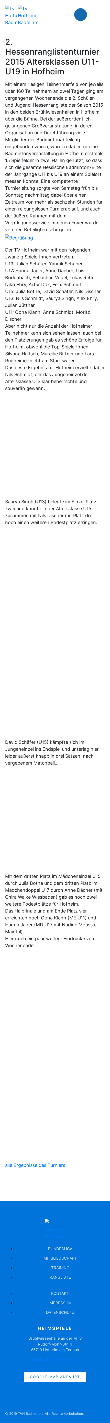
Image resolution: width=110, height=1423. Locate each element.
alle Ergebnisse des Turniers (35, 1165)
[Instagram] (96, 14)
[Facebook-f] (11, 1401)
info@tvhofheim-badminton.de (55, 1359)
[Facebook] (80, 14)
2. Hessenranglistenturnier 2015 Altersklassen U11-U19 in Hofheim (52, 56)
